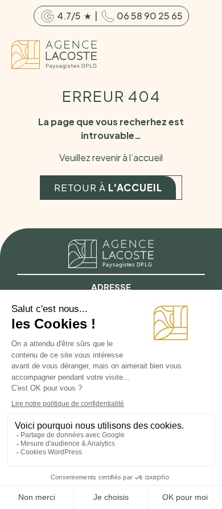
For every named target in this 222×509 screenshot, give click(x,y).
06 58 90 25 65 (149, 16)
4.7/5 (70, 16)
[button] (201, 55)
